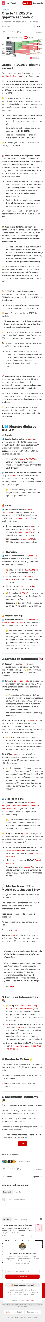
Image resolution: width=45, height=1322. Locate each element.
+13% (31, 529)
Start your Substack (14, 1312)
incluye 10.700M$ (27, 459)
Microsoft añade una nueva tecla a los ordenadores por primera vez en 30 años (17, 1229)
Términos (31, 1304)
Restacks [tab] (17, 1192)
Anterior (8, 1177)
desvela (24, 664)
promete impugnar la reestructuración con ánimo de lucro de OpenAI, (20, 806)
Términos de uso (29, 1290)
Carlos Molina (16, 1233)
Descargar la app (33, 1312)
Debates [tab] (24, 1219)
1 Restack (27, 1162)
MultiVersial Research (11, 76)
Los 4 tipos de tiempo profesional (17, 1225)
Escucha (39, 27)
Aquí (4, 1083)
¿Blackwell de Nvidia (15, 850)
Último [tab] (16, 1219)
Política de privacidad (28, 1294)
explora (21, 1027)
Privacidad (23, 1304)
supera (31, 439)
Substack (11, 1317)
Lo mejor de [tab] (7, 1219)
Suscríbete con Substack (24, 1285)
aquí (15, 930)
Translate (6, 9)
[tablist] (12, 1192)
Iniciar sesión (38, 3)
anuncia (14, 754)
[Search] (41, 1219)
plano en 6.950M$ (27, 532)
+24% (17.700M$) (26, 586)
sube (30, 526)
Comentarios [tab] (7, 1192)
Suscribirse (27, 3)
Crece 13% (32, 556)
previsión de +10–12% (22, 518)
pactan (25, 833)
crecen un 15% (27, 539)
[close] (38, 1244)
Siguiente (36, 1177)
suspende (28, 867)
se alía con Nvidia (21, 681)
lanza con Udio (32, 720)
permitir (13, 476)
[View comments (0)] (12, 32)
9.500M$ (24, 593)
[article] (22, 1230)
